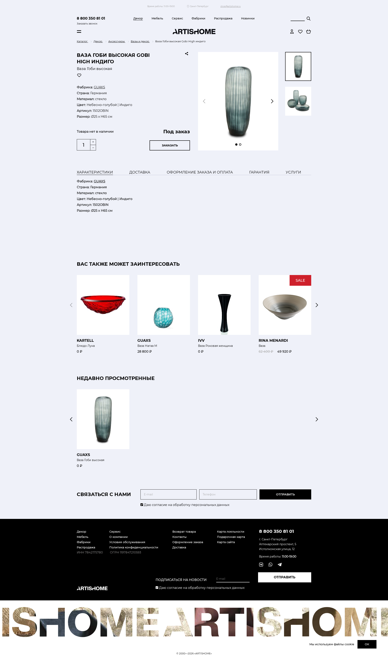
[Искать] (308, 18)
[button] (272, 101)
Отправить (285, 494)
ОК (367, 644)
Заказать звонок (87, 23)
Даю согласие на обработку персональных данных (186, 505)
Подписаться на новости (181, 580)
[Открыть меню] (79, 31)
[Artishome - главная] (194, 31)
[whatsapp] (270, 565)
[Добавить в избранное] (79, 75)
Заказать (170, 145)
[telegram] (280, 565)
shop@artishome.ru (230, 6)
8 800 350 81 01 (91, 18)
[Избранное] (300, 31)
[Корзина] (308, 31)
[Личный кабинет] (292, 31)
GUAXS (99, 87)
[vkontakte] (261, 565)
